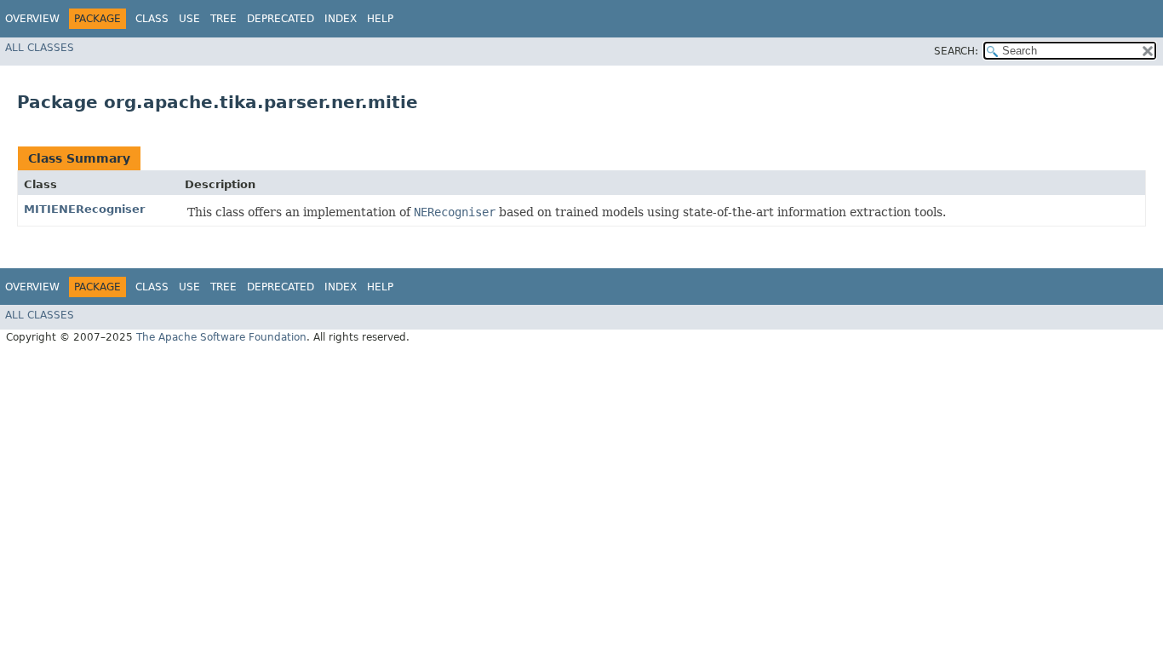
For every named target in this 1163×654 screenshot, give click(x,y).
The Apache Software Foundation (221, 337)
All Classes (39, 48)
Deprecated (280, 19)
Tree (223, 19)
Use (189, 19)
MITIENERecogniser (84, 209)
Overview (32, 19)
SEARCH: (956, 51)
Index (340, 19)
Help (380, 19)
